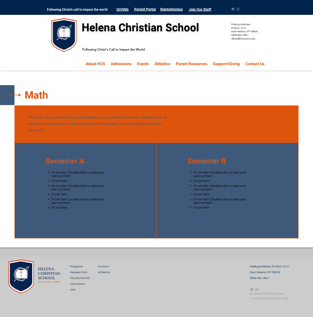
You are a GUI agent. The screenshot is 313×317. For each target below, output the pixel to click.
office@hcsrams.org (243, 38)
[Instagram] (238, 9)
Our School (77, 283)
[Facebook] (233, 9)
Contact (103, 266)
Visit (73, 289)
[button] (95, 64)
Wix (286, 298)
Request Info (78, 272)
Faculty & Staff (80, 278)
